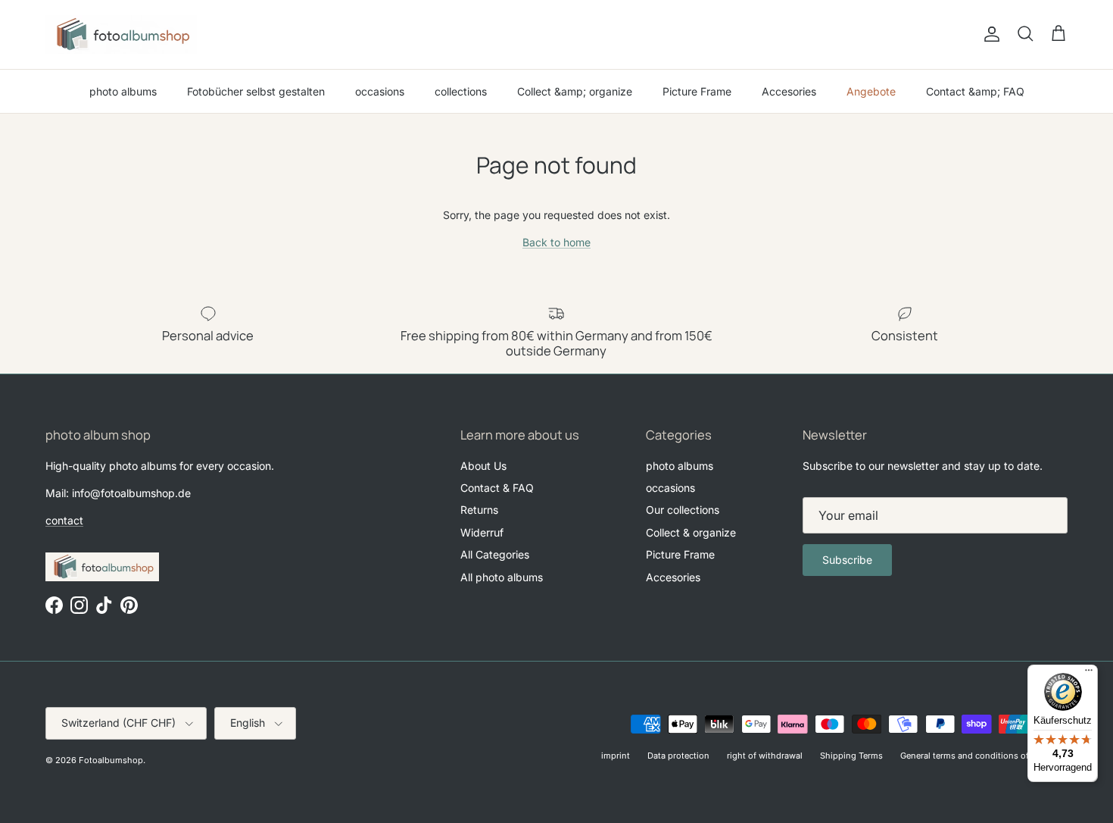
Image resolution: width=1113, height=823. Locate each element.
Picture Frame (696, 91)
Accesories (789, 91)
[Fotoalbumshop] (121, 34)
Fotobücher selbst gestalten (256, 91)
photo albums (123, 91)
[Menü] (1089, 674)
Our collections (682, 509)
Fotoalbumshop (111, 760)
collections (461, 91)
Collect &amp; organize (574, 91)
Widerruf (482, 532)
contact (64, 520)
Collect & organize (691, 532)
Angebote (871, 91)
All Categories (494, 554)
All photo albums (501, 577)
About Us (483, 465)
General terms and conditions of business (984, 755)
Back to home (556, 242)
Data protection (678, 755)
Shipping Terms (851, 755)
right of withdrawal (765, 755)
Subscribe (847, 559)
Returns (479, 509)
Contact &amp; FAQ (975, 91)
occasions (379, 91)
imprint (615, 755)
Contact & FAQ (497, 487)
